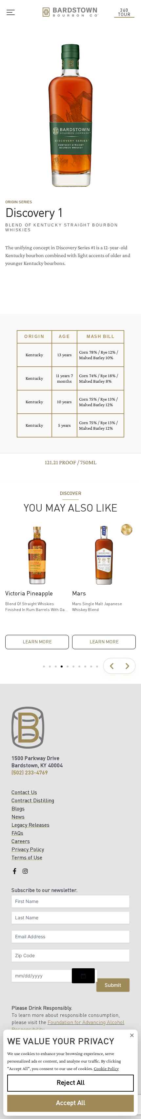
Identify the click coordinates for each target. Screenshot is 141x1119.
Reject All (71, 1083)
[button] (111, 666)
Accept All (70, 1103)
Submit (113, 985)
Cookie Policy (106, 1068)
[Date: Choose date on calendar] (83, 975)
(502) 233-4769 (29, 773)
